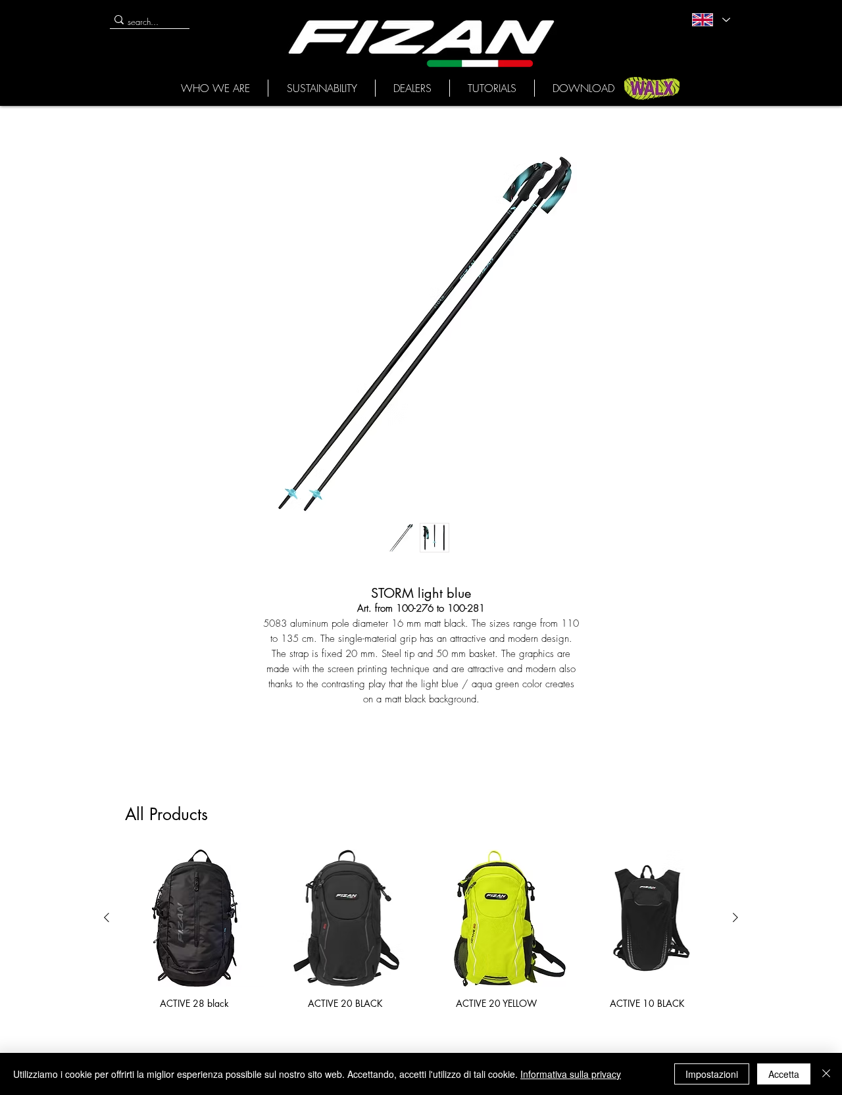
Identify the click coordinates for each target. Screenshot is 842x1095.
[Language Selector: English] (710, 20)
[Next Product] (735, 917)
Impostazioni (711, 1074)
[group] (421, 929)
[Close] (826, 1073)
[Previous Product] (106, 917)
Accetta (783, 1074)
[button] (215, 88)
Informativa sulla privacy (570, 1074)
